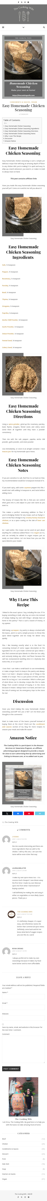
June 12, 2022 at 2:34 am (19, 870)
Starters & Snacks (9, 1174)
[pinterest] (28, 2)
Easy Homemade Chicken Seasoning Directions (22, 131)
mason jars (6, 451)
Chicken (5, 1144)
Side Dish (5, 1164)
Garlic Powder (8, 327)
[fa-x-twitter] (22, 2)
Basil (4, 292)
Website (5, 1014)
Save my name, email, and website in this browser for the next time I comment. (22, 1028)
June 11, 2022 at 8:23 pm (19, 839)
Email (4, 1003)
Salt (3, 265)
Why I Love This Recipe (13, 136)
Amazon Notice (10, 141)
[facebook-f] (18, 2)
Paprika (5, 313)
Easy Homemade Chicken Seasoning (18, 126)
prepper (15, 630)
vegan (36, 533)
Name (5, 992)
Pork (4, 1159)
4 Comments (23, 114)
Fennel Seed (7, 340)
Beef (4, 1139)
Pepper (5, 272)
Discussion (9, 138)
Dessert (5, 1154)
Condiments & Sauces (20, 102)
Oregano (5, 306)
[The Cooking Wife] (23, 14)
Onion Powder (8, 334)
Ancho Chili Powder (10, 320)
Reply (14, 842)
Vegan (34, 102)
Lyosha (15, 837)
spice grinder (14, 424)
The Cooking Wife (11, 822)
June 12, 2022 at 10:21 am (24, 914)
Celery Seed (7, 347)
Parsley (5, 285)
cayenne (27, 487)
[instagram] (25, 2)
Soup (4, 1169)
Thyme (5, 299)
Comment (6, 1034)
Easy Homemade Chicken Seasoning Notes (20, 134)
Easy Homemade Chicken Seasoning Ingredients (22, 129)
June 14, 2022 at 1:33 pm (19, 951)
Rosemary (6, 279)
